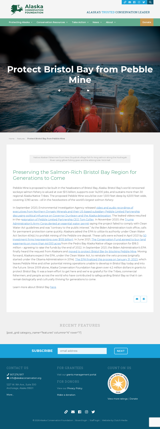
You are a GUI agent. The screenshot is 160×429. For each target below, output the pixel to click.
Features (96, 90)
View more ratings (118, 398)
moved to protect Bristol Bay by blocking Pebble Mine (102, 251)
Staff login (95, 420)
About (109, 22)
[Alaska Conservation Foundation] (27, 9)
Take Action (79, 22)
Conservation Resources (51, 22)
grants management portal (81, 374)
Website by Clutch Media (114, 420)
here (53, 287)
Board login (81, 420)
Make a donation (66, 394)
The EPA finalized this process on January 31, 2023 (106, 259)
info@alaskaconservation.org (25, 378)
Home (11, 138)
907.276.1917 (16, 374)
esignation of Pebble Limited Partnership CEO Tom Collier (58, 219)
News (96, 22)
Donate (146, 22)
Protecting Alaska (19, 22)
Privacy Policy (74, 388)
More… (10, 394)
